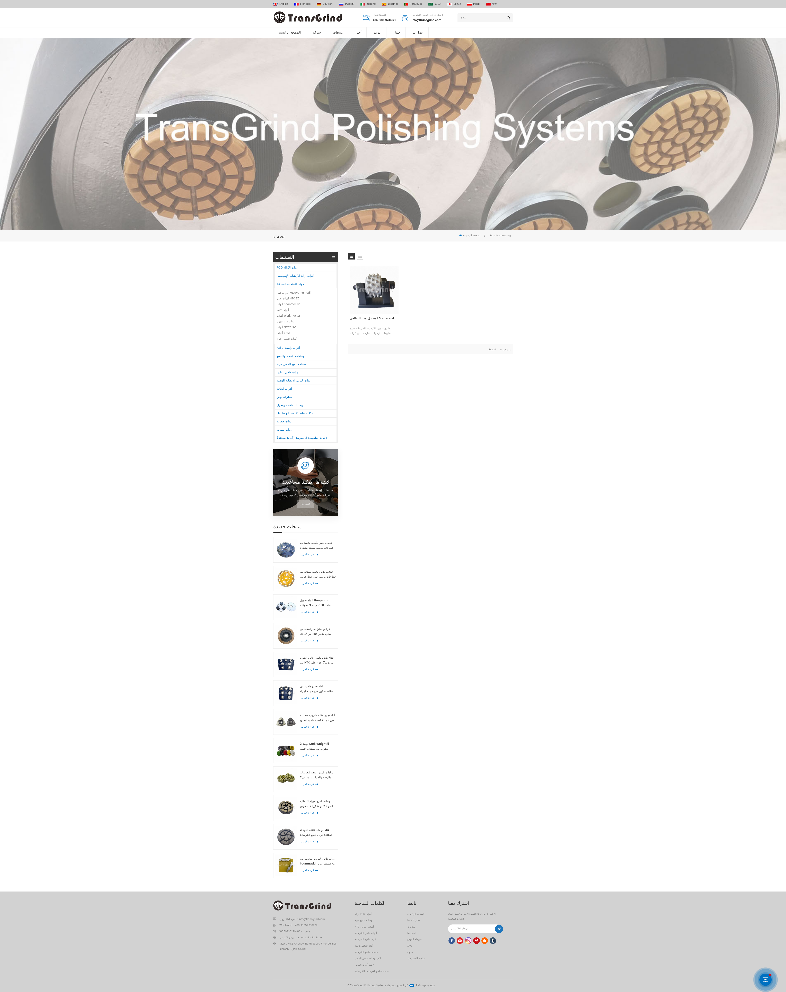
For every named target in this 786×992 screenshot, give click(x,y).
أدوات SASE (283, 333)
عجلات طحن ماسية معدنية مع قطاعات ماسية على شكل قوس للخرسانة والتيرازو (318, 574)
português (416, 4)
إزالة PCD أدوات (363, 914)
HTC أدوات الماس (364, 927)
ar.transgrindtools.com (310, 938)
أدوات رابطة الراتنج (288, 347)
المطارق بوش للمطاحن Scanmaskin (373, 318)
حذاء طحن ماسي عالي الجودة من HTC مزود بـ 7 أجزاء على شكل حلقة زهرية (317, 660)
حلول (397, 32)
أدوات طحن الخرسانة (366, 933)
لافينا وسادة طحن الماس (368, 958)
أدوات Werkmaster (288, 316)
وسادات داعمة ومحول (290, 405)
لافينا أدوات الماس (364, 965)
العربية (438, 4)
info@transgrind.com (426, 20)
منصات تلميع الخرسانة (366, 952)
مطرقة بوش (284, 397)
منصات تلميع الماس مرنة (292, 364)
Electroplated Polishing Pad (295, 413)
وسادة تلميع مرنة (363, 920)
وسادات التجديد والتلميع (291, 356)
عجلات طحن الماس (288, 372)
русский (349, 4)
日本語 (457, 4)
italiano (371, 4)
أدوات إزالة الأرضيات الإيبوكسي (295, 275)
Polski (476, 4)
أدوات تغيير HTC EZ (288, 299)
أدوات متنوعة (284, 429)
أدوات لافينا (283, 310)
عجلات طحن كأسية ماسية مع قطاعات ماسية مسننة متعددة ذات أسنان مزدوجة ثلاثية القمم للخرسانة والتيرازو (317, 546)
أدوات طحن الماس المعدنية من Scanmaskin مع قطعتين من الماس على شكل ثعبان (317, 861)
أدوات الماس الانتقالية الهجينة (294, 380)
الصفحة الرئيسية (289, 32)
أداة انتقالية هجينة (364, 946)
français (305, 4)
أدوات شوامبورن (286, 321)
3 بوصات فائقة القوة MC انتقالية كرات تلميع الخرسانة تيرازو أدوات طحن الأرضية (316, 833)
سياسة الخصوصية (416, 958)
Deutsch (328, 4)
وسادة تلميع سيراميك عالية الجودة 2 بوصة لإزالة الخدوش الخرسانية (316, 804)
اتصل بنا (418, 32)
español (393, 4)
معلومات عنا (413, 920)
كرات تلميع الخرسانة (365, 939)
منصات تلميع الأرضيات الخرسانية (371, 971)
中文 (494, 4)
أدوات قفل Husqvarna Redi (294, 293)
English (283, 4)
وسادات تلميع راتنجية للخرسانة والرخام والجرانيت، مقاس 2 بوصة (317, 775)
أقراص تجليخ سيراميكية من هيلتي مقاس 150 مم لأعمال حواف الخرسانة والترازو (315, 632)
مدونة (410, 952)
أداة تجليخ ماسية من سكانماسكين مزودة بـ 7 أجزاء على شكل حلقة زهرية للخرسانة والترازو (317, 689)
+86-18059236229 (384, 20)
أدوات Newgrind (287, 327)
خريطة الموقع (414, 939)
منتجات (338, 32)
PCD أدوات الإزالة (287, 267)
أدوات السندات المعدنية (291, 284)
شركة (317, 32)
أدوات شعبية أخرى (287, 339)
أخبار (358, 32)
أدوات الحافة (284, 388)
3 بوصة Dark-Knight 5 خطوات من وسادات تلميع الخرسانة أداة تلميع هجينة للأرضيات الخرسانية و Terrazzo (318, 747)
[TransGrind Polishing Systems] (308, 17)
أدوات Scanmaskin (288, 304)
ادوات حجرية (284, 421)
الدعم (377, 32)
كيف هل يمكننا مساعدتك (305, 482)
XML (409, 946)
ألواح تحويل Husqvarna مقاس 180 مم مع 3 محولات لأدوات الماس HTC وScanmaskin (316, 603)
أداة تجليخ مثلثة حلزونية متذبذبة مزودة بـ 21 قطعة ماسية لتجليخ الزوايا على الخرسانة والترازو (317, 718)
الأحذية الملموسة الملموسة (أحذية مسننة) (302, 438)
